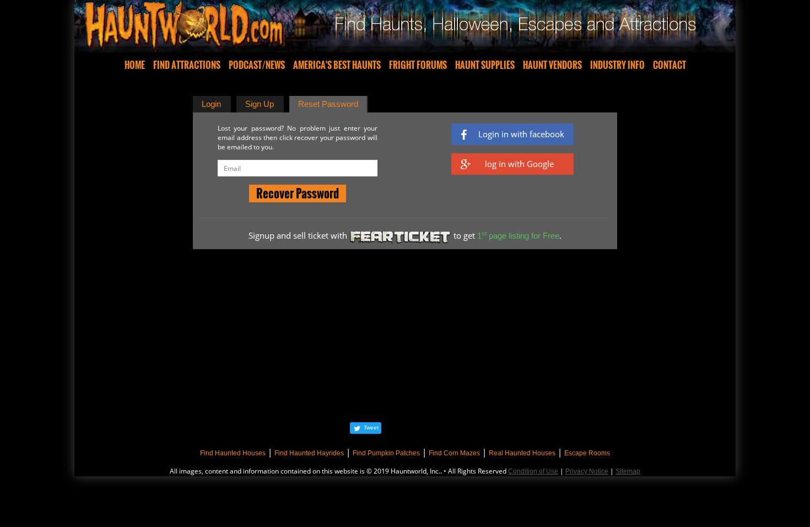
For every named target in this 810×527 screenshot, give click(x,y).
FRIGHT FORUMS (418, 65)
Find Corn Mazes (454, 453)
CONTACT (669, 65)
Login (211, 104)
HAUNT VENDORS (552, 65)
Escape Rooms (587, 453)
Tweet (371, 427)
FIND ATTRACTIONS (186, 65)
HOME (135, 65)
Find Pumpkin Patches (386, 453)
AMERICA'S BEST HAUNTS (337, 65)
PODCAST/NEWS (257, 65)
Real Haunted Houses (522, 453)
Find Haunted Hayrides (309, 453)
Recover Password (297, 193)
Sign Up (259, 104)
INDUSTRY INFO (617, 65)
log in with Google (519, 163)
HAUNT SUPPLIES (485, 65)
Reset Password (328, 104)
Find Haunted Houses (233, 453)
